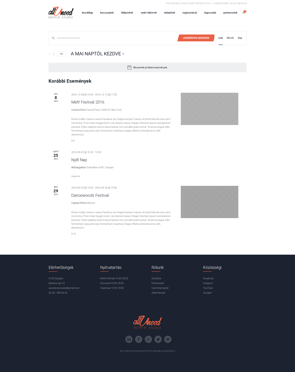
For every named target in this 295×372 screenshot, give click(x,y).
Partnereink (158, 283)
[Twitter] (158, 339)
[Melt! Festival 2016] (209, 109)
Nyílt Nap (79, 159)
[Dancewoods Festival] (209, 202)
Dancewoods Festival (90, 195)
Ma (61, 54)
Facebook (208, 278)
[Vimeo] (168, 339)
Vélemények (158, 292)
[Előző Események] (49, 54)
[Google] (148, 339)
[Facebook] (138, 339)
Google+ (207, 292)
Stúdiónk (156, 278)
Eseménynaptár (160, 288)
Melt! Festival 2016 (87, 102)
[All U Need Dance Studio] (61, 12)
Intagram (208, 283)
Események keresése (196, 38)
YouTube (208, 288)
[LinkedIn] (129, 339)
